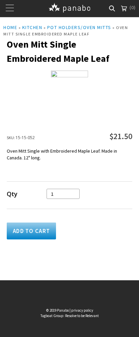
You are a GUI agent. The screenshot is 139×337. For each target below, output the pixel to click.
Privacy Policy (82, 310)
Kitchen (32, 27)
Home (10, 27)
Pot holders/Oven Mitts (79, 27)
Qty (12, 194)
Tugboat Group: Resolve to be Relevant (69, 315)
